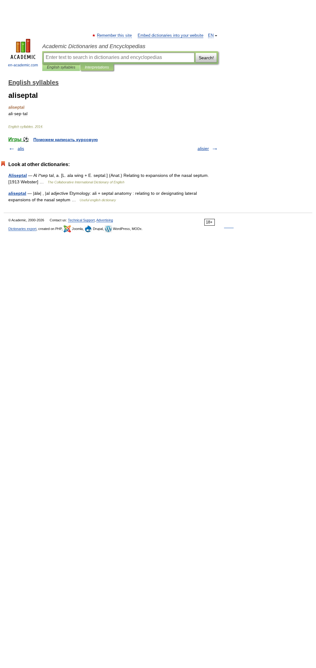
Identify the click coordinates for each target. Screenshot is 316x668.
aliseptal (17, 193)
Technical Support (81, 220)
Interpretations (97, 67)
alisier (203, 148)
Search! (206, 57)
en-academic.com (23, 65)
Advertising (104, 220)
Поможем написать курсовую (65, 139)
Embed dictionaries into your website (170, 35)
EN (211, 35)
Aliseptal (17, 175)
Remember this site (115, 35)
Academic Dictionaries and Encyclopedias (93, 46)
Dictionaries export (22, 229)
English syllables (61, 67)
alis (21, 148)
